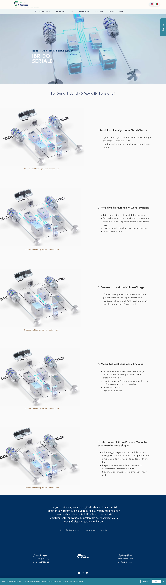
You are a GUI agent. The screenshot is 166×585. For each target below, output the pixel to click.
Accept (156, 581)
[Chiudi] (163, 581)
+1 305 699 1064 (126, 562)
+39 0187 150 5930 (42, 562)
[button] (45, 12)
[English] (151, 4)
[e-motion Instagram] (83, 573)
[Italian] (157, 4)
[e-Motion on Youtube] (87, 573)
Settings (145, 581)
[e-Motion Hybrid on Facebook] (79, 573)
